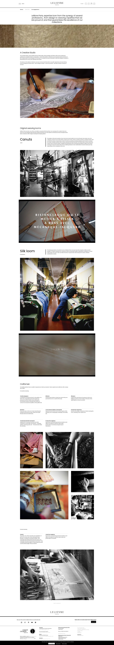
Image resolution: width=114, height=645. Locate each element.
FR (81, 3)
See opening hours (61, 633)
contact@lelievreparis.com (44, 629)
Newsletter (79, 632)
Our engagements (35, 9)
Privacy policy (79, 630)
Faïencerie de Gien (30, 638)
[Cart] (94, 4)
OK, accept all (51, 643)
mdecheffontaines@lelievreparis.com (46, 636)
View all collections (57, 603)
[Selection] (91, 4)
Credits (78, 631)
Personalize (58, 643)
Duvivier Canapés (23, 639)
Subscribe (93, 621)
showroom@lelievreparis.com (44, 632)
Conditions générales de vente (83, 629)
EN (82, 3)
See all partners (80, 635)
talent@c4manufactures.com (44, 638)
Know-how (27, 9)
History (21, 9)
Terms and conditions (81, 628)
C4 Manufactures (32, 636)
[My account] (89, 4)
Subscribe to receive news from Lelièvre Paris (85, 619)
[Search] (86, 4)
